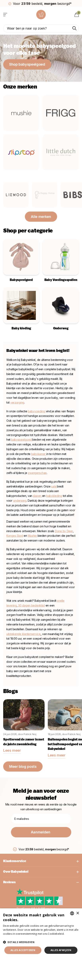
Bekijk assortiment (5, 14)
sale (53, 486)
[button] (41, 942)
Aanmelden (41, 832)
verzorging (17, 402)
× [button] (77, 913)
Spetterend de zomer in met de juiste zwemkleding (23, 742)
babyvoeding (37, 411)
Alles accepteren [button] (23, 950)
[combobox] (72, 913)
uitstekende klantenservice (23, 634)
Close (41, 861)
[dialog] (41, 933)
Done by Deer (64, 531)
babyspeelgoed (21, 439)
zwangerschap (37, 473)
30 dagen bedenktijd (31, 605)
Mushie (33, 535)
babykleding (54, 495)
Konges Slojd (14, 535)
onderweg (19, 500)
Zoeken (74, 28)
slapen (37, 495)
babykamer (38, 454)
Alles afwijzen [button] (61, 950)
